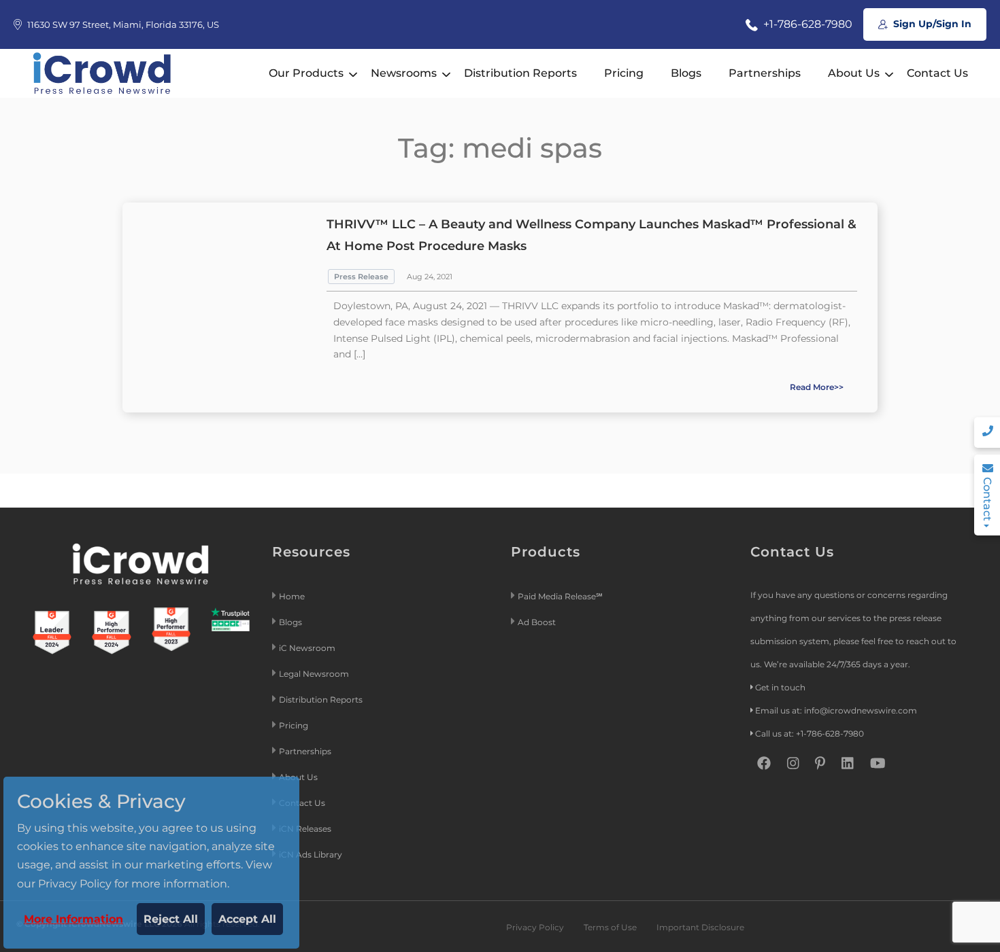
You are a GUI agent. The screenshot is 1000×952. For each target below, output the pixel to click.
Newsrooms (404, 73)
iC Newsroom (308, 648)
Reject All (171, 919)
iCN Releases (305, 829)
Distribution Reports (520, 73)
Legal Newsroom (315, 674)
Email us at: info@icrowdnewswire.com (836, 710)
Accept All (247, 919)
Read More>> (817, 387)
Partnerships (765, 73)
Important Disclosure (700, 927)
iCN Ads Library (310, 854)
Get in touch (780, 687)
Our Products (306, 73)
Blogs (686, 73)
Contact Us (937, 73)
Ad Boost (537, 622)
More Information (73, 919)
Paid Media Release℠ (560, 596)
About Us (854, 73)
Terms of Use (610, 927)
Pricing (624, 73)
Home (292, 596)
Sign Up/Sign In (930, 24)
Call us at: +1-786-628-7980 (809, 733)
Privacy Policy (535, 927)
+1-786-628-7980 (806, 24)
